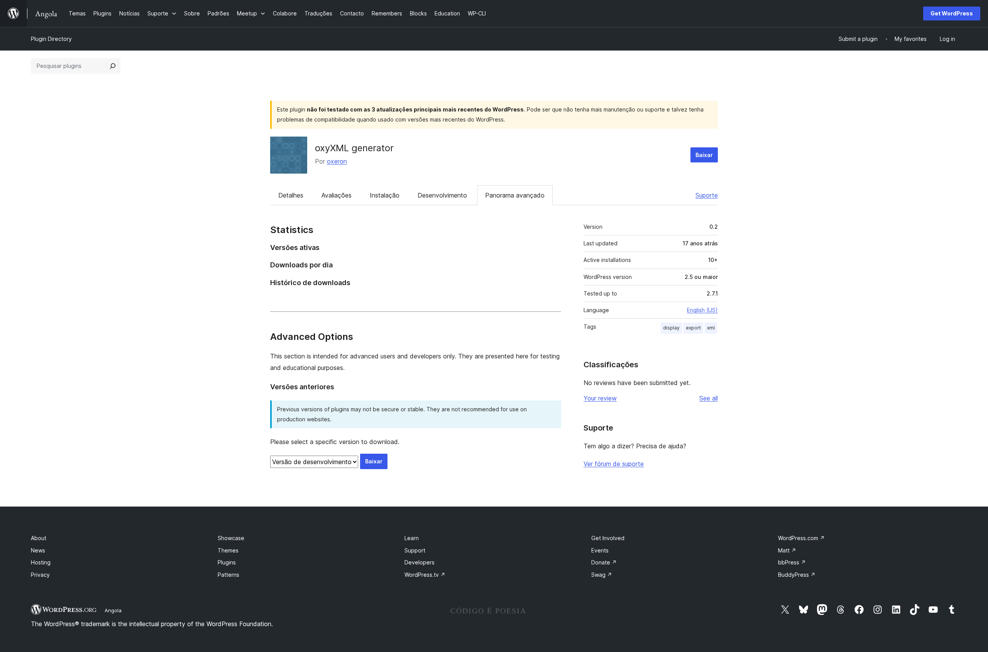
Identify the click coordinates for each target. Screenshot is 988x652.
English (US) (702, 310)
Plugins (227, 562)
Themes (228, 550)
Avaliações (336, 195)
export (693, 328)
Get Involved (607, 538)
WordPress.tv (424, 574)
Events (600, 550)
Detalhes (290, 195)
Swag (601, 574)
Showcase (231, 538)
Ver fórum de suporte (614, 464)
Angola (113, 610)
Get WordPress (951, 13)
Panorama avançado (515, 195)
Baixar (704, 155)
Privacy (40, 574)
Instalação (384, 195)
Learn (411, 538)
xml (711, 328)
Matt (787, 550)
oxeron (337, 161)
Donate (604, 562)
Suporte (706, 195)
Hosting (41, 562)
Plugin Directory (51, 38)
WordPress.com (801, 538)
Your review (600, 398)
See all (708, 398)
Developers (419, 562)
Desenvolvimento (442, 195)
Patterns (228, 574)
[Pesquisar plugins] (112, 66)
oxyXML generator (354, 148)
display (671, 328)
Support (414, 550)
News (38, 550)
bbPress (792, 562)
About (38, 538)
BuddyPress (796, 574)
